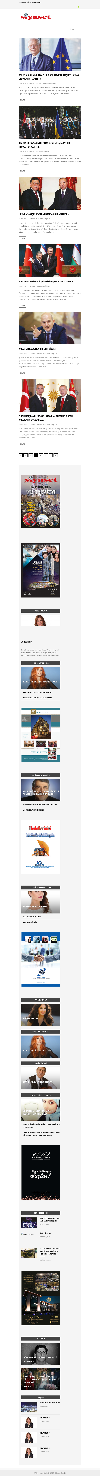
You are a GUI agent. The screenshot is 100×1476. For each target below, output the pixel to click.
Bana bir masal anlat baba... (36, 906)
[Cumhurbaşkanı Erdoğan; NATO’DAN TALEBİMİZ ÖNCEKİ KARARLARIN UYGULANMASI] (50, 395)
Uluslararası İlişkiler (49, 83)
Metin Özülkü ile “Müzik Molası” (38, 1082)
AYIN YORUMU (26, 642)
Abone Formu (36, 2)
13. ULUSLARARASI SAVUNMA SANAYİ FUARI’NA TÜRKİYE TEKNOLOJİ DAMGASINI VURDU (50, 1252)
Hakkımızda (22, 2)
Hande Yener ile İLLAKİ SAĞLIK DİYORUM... (38, 698)
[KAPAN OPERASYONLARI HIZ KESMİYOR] (50, 328)
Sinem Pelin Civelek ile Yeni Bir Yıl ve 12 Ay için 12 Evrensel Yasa (41, 1125)
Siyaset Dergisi (60, 1473)
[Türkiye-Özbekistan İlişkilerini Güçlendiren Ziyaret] (50, 260)
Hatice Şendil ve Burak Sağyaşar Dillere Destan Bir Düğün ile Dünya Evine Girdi (40, 1379)
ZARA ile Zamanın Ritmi (32, 917)
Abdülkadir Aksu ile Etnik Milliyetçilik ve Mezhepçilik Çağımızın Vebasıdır (41, 792)
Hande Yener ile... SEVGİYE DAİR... (37, 1050)
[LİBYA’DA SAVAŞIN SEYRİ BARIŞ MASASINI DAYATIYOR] (50, 193)
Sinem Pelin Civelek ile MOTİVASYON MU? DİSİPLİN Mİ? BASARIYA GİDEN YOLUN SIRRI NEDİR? (41, 1134)
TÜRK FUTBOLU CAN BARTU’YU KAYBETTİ (40, 1357)
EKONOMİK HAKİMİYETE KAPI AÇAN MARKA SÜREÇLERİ (50, 1219)
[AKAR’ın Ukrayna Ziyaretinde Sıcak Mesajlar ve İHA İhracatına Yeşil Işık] (50, 122)
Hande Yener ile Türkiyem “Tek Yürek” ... (41, 681)
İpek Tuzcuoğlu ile (30, 922)
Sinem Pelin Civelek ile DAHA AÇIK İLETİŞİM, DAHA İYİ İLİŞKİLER (38, 1112)
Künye (29, 2)
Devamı (22, 100)
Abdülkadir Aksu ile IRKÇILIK (33, 810)
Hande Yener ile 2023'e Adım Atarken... (37, 692)
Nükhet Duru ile (30, 1018)
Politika (38, 83)
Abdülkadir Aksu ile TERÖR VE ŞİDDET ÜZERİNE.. (40, 804)
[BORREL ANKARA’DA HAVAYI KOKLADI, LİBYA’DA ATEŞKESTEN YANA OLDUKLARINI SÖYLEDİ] (50, 54)
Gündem (31, 83)
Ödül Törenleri (45, 1233)
